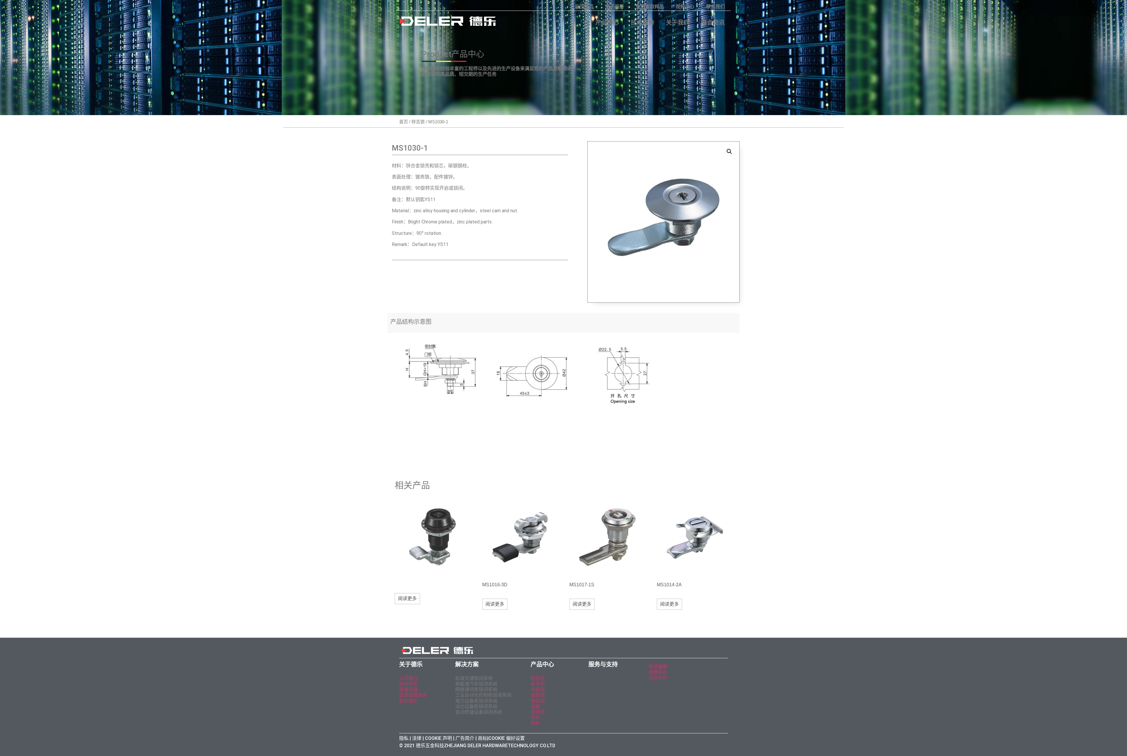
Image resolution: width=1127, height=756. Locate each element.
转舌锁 (418, 121)
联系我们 (715, 6)
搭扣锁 (538, 701)
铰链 (535, 706)
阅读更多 (407, 598)
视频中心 (685, 6)
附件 (535, 723)
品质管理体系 (413, 695)
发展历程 (408, 689)
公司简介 (408, 678)
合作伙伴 (658, 678)
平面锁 (538, 689)
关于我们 (677, 22)
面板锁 (538, 695)
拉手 (535, 717)
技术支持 (642, 22)
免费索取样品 (650, 6)
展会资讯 (713, 22)
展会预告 (409, 684)
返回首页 (584, 6)
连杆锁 (538, 712)
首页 (403, 121)
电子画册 (614, 6)
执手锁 (538, 684)
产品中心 (607, 22)
